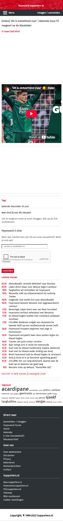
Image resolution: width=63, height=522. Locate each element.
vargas (41, 401)
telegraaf (20, 402)
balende (6, 206)
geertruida (26, 393)
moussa (32, 398)
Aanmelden (9, 421)
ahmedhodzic (33, 390)
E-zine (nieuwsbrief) (13, 436)
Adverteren (9, 462)
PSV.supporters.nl (12, 489)
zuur (27, 206)
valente (25, 402)
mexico (23, 398)
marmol (17, 398)
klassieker (16, 206)
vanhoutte (32, 402)
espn (11, 394)
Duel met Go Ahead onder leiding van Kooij (31, 351)
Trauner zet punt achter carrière (25, 341)
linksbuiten (5, 398)
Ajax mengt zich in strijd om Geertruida (29, 344)
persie (42, 398)
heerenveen (41, 394)
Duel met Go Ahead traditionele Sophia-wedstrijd (34, 348)
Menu (11, 12)
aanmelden (54, 12)
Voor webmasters (12, 452)
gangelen (16, 394)
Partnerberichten (12, 466)
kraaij (54, 394)
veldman (49, 402)
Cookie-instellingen (13, 500)
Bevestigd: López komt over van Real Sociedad (33, 309)
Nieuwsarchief (10, 439)
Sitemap (7, 492)
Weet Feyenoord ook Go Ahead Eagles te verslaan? (35, 354)
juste (49, 394)
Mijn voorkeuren (11, 496)
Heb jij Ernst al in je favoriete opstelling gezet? (33, 357)
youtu (55, 402)
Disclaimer (8, 455)
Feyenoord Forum (12, 425)
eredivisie (5, 394)
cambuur (55, 390)
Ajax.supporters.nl (12, 482)
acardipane (15, 389)
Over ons (8, 445)
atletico (47, 390)
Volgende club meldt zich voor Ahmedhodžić (31, 299)
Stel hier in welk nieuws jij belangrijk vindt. (24, 373)
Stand (6, 428)
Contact (7, 469)
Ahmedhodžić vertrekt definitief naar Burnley (32, 283)
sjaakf (51, 397)
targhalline (9, 401)
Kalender (8, 432)
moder (27, 398)
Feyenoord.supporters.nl (15, 485)
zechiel (59, 402)
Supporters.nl (11, 475)
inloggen (41, 12)
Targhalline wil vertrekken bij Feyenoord (29, 290)
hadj (34, 394)
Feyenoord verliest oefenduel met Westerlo (31, 312)
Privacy (7, 459)
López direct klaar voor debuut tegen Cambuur (33, 287)
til (23, 206)
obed (36, 398)
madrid (12, 398)
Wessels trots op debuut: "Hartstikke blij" (30, 367)
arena (40, 390)
